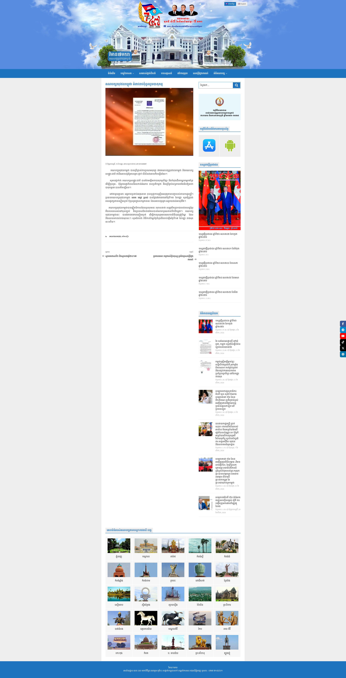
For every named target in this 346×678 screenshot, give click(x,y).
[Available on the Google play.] (230, 146)
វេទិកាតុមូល (182, 73)
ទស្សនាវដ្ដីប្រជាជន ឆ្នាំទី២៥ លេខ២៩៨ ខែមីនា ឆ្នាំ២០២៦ (218, 294)
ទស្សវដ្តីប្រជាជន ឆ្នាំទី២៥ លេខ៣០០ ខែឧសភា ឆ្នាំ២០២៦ (218, 265)
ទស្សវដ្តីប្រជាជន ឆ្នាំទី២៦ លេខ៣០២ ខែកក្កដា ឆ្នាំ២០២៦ (218, 236)
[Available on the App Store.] (209, 146)
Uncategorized (115, 236)
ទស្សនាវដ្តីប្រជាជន (209, 165)
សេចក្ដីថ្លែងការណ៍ (200, 73)
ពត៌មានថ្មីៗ (125, 236)
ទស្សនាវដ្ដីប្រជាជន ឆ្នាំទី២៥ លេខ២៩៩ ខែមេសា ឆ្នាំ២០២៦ (219, 279)
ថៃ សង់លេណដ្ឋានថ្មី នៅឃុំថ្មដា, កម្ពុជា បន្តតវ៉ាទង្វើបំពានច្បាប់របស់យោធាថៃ (227, 344)
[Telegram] (343, 330)
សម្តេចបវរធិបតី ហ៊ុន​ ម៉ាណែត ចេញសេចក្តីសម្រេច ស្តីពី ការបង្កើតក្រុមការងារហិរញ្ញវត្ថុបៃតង (227, 502)
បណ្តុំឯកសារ (126, 73)
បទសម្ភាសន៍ (166, 73)
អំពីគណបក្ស (219, 73)
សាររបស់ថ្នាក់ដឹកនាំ (147, 73)
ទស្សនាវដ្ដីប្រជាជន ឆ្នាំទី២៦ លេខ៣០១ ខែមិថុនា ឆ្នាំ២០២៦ (219, 250)
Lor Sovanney (141, 164)
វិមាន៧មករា (119, 54)
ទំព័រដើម (111, 73)
